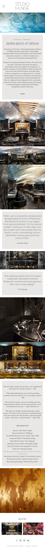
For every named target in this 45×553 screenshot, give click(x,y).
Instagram (17, 541)
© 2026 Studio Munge (15, 546)
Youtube (28, 541)
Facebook (20, 541)
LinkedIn (24, 541)
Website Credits (31, 546)
